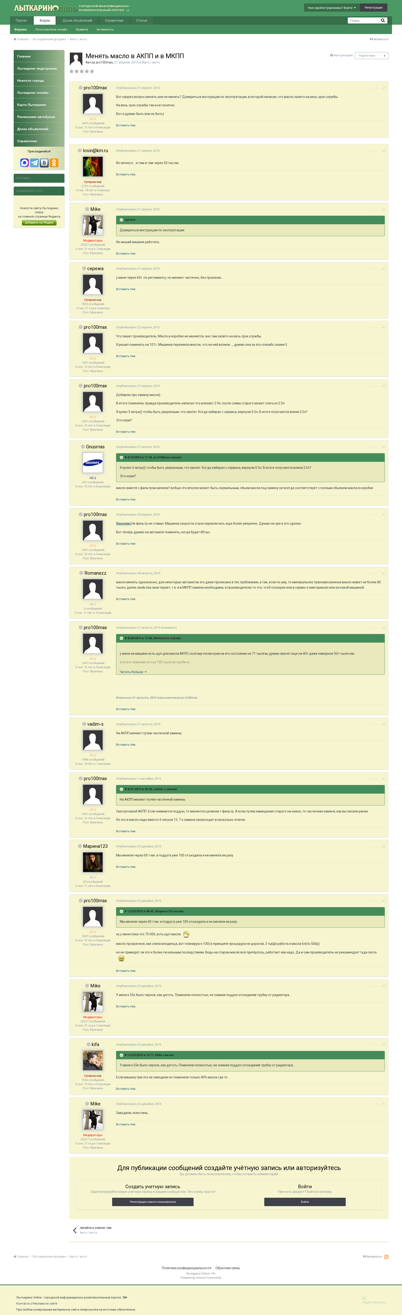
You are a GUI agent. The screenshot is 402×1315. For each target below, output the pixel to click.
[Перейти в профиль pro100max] (76, 59)
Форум (45, 20)
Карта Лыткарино (31, 105)
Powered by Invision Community (201, 1277)
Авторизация (343, 55)
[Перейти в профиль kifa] (92, 1060)
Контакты (23, 1303)
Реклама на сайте (45, 1303)
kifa (95, 1044)
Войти (305, 1202)
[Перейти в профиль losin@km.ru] (92, 166)
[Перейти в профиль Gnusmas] (92, 462)
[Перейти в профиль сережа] (92, 284)
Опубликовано (138, 88)
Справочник (114, 20)
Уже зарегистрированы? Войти (331, 8)
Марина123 (95, 846)
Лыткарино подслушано (37, 68)
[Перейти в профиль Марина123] (92, 862)
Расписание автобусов (36, 117)
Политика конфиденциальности (186, 1268)
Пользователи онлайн (51, 29)
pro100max (104, 62)
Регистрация (373, 7)
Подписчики (366, 55)
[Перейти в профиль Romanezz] (92, 589)
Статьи (141, 20)
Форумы (20, 29)
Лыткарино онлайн (32, 92)
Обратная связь (227, 1268)
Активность (105, 29)
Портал (21, 20)
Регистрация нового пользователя (153, 1202)
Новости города (30, 80)
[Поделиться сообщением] (383, 88)
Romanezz (95, 573)
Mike (95, 209)
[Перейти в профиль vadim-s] (92, 740)
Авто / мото (151, 62)
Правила (82, 29)
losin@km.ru (95, 150)
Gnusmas (95, 447)
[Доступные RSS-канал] (386, 1256)
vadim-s (95, 724)
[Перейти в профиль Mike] (92, 225)
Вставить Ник (126, 125)
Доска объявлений (77, 20)
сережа (95, 268)
